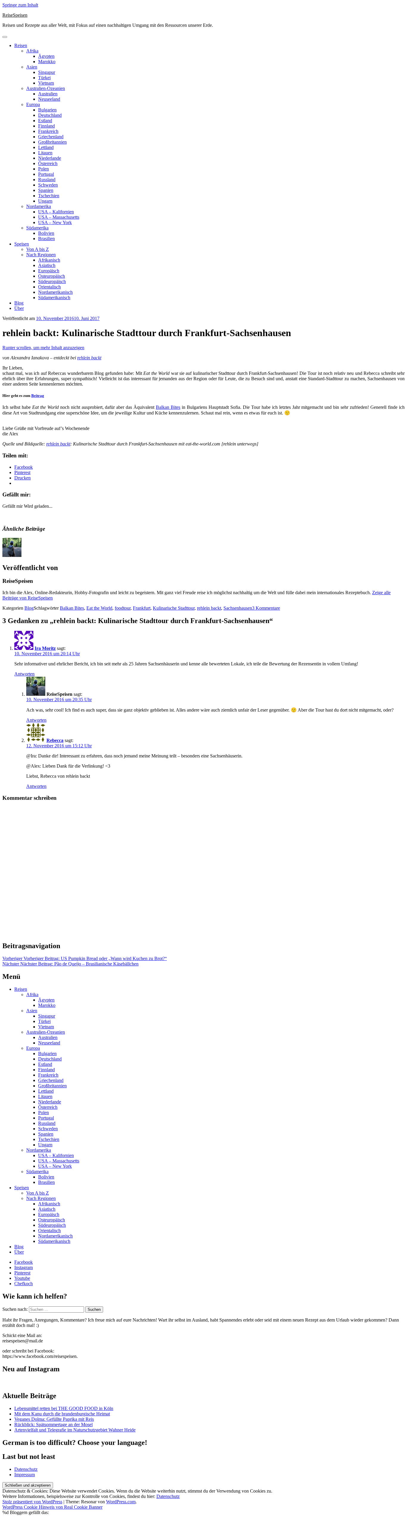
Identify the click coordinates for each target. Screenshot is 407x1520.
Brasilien (46, 238)
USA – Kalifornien (56, 211)
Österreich (48, 163)
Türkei (44, 77)
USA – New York (55, 222)
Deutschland (50, 115)
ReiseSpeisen (14, 15)
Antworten (24, 673)
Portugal (46, 174)
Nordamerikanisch (55, 292)
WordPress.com (121, 1501)
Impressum (24, 1474)
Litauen (45, 152)
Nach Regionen (41, 254)
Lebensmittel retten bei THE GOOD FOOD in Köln (63, 1408)
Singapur (46, 72)
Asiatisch (46, 265)
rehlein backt (89, 357)
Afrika (32, 50)
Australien (48, 93)
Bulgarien (47, 109)
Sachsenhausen (237, 608)
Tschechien (48, 195)
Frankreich (48, 131)
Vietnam (46, 83)
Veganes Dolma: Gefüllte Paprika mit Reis (54, 1419)
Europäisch (48, 270)
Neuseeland (49, 99)
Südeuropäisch (52, 281)
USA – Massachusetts (58, 217)
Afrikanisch (49, 260)
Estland (45, 120)
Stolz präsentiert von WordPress (32, 1501)
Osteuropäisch (51, 276)
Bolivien (46, 233)
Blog (19, 302)
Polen (43, 168)
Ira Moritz (45, 648)
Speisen (21, 243)
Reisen (20, 45)
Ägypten (46, 56)
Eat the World (99, 608)
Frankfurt (141, 608)
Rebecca (54, 740)
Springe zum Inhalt (20, 4)
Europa (33, 104)
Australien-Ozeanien (45, 88)
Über (19, 308)
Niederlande (49, 158)
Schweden (48, 184)
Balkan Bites (168, 407)
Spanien (45, 190)
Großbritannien (52, 142)
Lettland (46, 147)
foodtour (123, 608)
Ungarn (45, 201)
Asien (31, 66)
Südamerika (37, 227)
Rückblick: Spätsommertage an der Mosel (53, 1424)
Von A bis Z (37, 249)
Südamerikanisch (54, 297)
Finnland (46, 125)
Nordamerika (38, 206)
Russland (46, 179)
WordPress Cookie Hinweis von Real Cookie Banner (52, 1507)
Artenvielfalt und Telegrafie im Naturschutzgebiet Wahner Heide (75, 1429)
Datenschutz (26, 1469)
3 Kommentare (266, 608)
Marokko (46, 61)
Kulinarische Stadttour (174, 608)
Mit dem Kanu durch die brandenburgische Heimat (62, 1413)
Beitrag (37, 395)
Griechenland (50, 136)
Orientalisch (49, 286)
